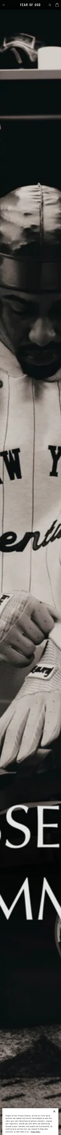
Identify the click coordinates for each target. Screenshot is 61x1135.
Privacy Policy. (36, 1132)
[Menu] (3, 5)
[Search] (50, 4)
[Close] (54, 1112)
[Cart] (57, 4)
